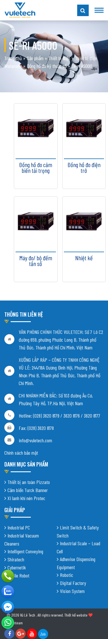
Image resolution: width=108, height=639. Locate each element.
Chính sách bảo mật (21, 452)
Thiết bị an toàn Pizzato (28, 482)
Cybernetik (16, 567)
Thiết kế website (76, 615)
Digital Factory (73, 583)
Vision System (72, 591)
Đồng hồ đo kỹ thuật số (47, 66)
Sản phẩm (35, 58)
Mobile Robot (18, 575)
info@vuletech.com (35, 440)
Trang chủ (13, 58)
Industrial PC (18, 527)
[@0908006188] (7, 622)
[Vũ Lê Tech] (19, 9)
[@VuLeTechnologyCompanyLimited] (7, 607)
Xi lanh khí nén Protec (26, 498)
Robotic (66, 575)
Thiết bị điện (59, 58)
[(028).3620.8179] (7, 576)
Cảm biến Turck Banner (27, 490)
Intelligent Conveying (25, 551)
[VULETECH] (7, 591)
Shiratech (15, 559)
